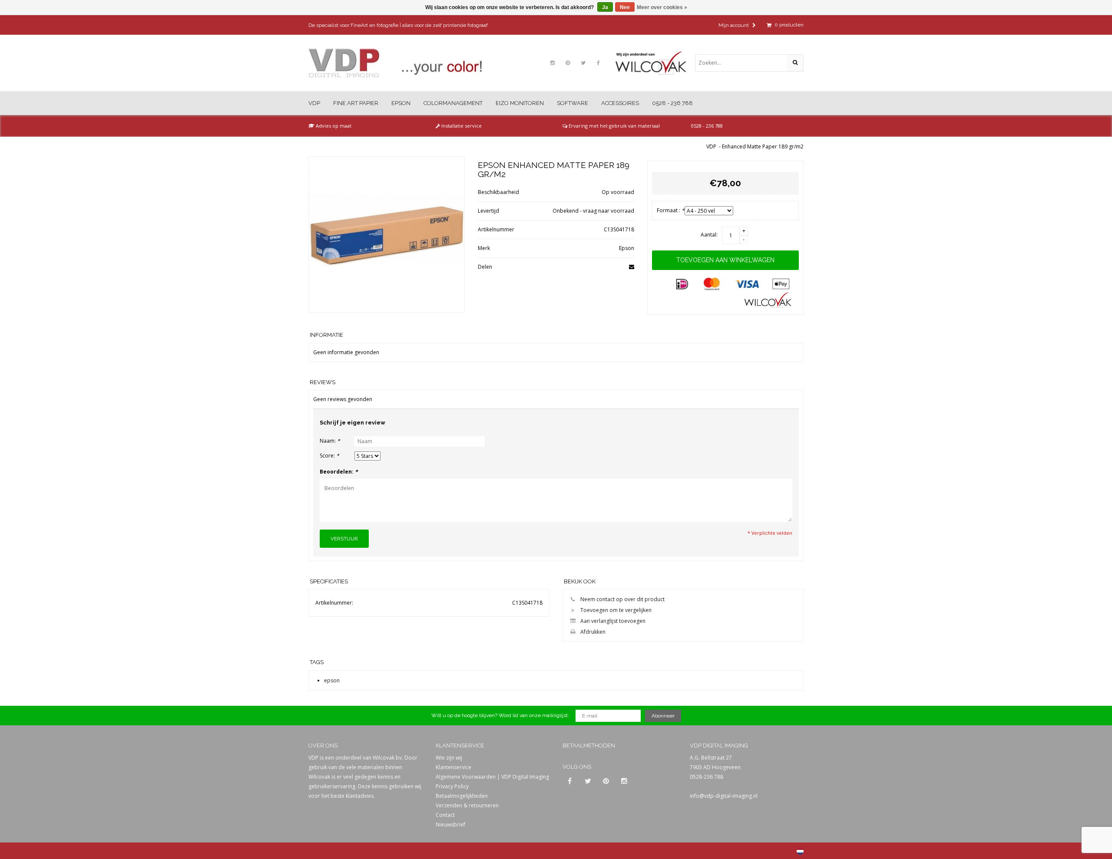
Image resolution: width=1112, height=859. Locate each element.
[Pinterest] (568, 63)
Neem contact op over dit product (622, 599)
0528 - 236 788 (672, 103)
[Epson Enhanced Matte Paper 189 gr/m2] (386, 234)
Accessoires (620, 103)
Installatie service (461, 125)
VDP (314, 103)
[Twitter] (583, 63)
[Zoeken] (795, 63)
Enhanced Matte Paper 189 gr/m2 (763, 146)
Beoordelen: (339, 471)
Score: (329, 455)
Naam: (330, 440)
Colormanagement (453, 103)
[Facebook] (598, 63)
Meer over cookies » (662, 7)
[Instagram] (552, 63)
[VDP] (395, 63)
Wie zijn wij (449, 757)
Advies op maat (332, 125)
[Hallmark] (655, 63)
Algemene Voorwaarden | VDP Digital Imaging (492, 776)
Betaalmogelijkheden (462, 796)
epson (332, 680)
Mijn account (734, 25)
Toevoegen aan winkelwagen (725, 260)
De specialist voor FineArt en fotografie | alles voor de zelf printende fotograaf (398, 25)
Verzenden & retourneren (467, 805)
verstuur (344, 539)
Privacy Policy (452, 786)
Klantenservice (453, 767)
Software (572, 103)
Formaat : (671, 210)
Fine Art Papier (355, 103)
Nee (625, 7)
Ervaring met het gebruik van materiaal (613, 125)
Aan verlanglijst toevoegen (612, 621)
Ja (605, 7)
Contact (445, 815)
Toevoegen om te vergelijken (616, 610)
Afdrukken (593, 631)
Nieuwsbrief (450, 824)
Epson (400, 103)
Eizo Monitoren (520, 103)
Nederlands (800, 851)
